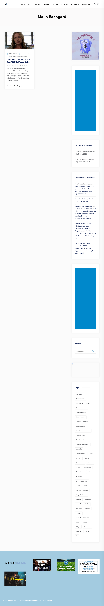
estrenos (79, 476)
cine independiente (82, 444)
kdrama (78, 499)
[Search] (94, 349)
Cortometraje (80, 453)
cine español (80, 426)
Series (37, 4)
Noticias (46, 4)
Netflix (86, 504)
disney (87, 458)
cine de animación (82, 421)
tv (77, 536)
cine (87, 403)
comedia (79, 449)
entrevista (87, 467)
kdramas (88, 499)
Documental (80, 463)
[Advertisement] (86, 100)
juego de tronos (81, 495)
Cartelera (79, 403)
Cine (29, 4)
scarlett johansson (82, 517)
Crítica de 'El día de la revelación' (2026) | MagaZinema (82, 246)
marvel (78, 504)
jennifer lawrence (82, 490)
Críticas (55, 4)
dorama (90, 463)
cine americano (81, 408)
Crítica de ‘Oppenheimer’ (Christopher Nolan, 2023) (85, 251)
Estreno (90, 472)
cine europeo (80, 435)
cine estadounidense (83, 430)
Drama (78, 467)
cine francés (80, 440)
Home (23, 4)
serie (77, 522)
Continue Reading (13, 86)
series (85, 522)
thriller (78, 531)
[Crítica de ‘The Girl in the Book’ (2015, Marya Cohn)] (19, 48)
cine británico (81, 412)
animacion (79, 394)
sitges (78, 527)
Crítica (91, 453)
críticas (78, 458)
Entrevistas (86, 4)
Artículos (64, 4)
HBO (85, 485)
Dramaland (75, 4)
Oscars (87, 508)
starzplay (87, 527)
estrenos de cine (81, 481)
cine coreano (80, 417)
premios (78, 513)
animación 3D (80, 398)
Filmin (78, 485)
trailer (87, 531)
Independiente (22, 56)
